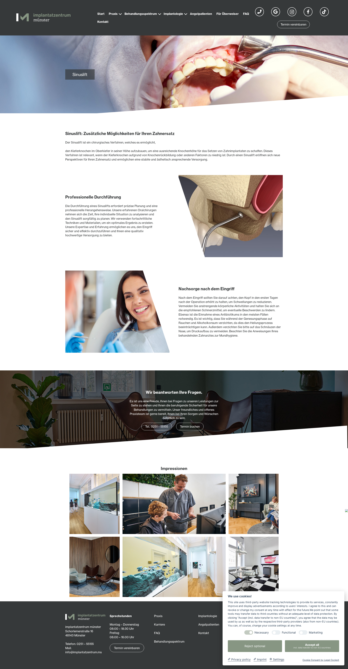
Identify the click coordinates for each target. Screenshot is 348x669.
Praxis (158, 616)
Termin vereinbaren (293, 24)
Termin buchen (190, 426)
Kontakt (203, 633)
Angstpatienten (208, 624)
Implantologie (207, 616)
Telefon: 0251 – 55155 (79, 644)
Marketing (316, 632)
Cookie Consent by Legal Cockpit (321, 660)
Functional (289, 632)
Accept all (312, 646)
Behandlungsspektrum (169, 641)
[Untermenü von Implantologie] (185, 13)
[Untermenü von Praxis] (119, 13)
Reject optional (255, 646)
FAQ (157, 633)
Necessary (261, 632)
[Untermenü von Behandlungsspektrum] (159, 13)
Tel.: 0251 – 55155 (156, 426)
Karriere (159, 624)
